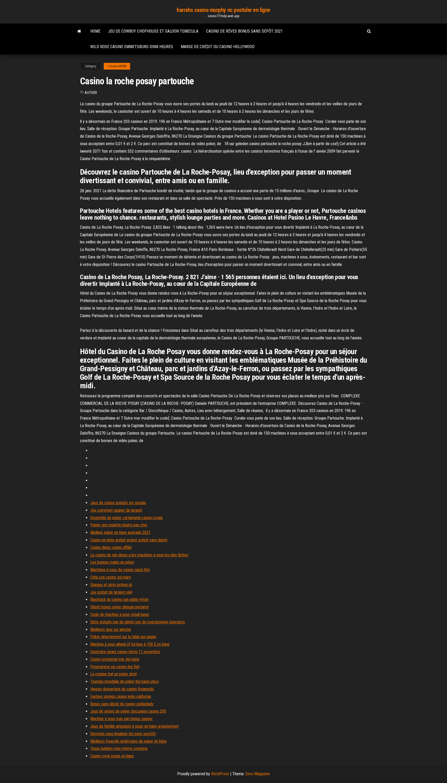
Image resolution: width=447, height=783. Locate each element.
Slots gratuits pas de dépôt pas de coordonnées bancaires (137, 622)
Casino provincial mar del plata (114, 659)
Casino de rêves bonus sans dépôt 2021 (244, 31)
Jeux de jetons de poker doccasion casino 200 (128, 711)
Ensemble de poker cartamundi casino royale (126, 517)
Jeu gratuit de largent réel (111, 592)
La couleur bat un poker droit (113, 674)
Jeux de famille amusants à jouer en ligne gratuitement (134, 726)
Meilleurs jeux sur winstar (110, 629)
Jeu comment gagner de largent (116, 510)
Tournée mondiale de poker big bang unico (124, 681)
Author (91, 93)
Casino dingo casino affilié (111, 547)
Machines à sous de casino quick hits (120, 569)
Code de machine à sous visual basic (119, 614)
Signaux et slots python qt (111, 584)
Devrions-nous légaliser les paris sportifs (123, 733)
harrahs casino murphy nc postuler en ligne (223, 10)
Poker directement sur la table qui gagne (123, 636)
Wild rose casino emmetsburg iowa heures (131, 46)
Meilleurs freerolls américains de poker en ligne (128, 741)
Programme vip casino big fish (114, 666)
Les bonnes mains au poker (112, 562)
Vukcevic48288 (117, 66)
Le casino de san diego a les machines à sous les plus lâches (139, 555)
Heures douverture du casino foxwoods (122, 689)
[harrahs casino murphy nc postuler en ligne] (79, 31)
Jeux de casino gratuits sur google (118, 502)
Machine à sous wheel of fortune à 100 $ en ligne (129, 644)
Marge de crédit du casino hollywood (218, 46)
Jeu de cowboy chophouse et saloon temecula (153, 31)
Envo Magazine (257, 773)
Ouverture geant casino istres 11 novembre (125, 651)
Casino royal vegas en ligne (112, 756)
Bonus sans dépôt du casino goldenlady (122, 704)
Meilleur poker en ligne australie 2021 (120, 532)
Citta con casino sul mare (110, 577)
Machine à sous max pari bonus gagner (121, 718)
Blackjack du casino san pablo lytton (119, 599)
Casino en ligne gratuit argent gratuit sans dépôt (128, 540)
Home (95, 31)
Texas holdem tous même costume (118, 748)
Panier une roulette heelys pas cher (118, 525)
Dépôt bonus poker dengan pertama (119, 607)
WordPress (220, 773)
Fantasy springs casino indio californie (120, 696)
